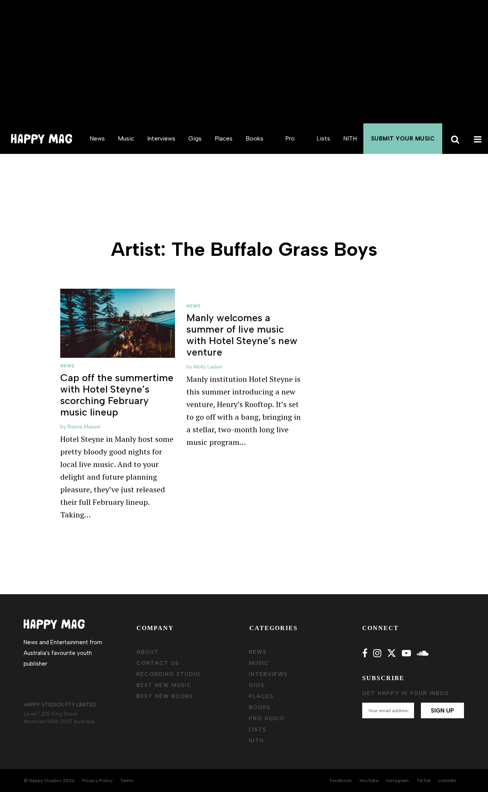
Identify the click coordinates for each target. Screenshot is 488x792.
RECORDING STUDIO (168, 674)
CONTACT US (157, 663)
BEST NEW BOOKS (164, 696)
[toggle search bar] (453, 138)
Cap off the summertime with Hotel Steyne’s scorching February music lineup (116, 395)
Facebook (341, 780)
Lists (323, 138)
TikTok (423, 780)
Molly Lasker (208, 367)
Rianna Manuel (83, 427)
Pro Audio (290, 154)
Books (254, 138)
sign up (442, 710)
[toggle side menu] (476, 138)
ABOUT (147, 652)
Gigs (195, 138)
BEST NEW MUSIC (164, 685)
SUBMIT (403, 138)
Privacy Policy (97, 780)
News (97, 138)
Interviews (161, 138)
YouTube (369, 780)
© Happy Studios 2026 (49, 780)
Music (126, 138)
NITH (350, 138)
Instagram (397, 780)
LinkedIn (447, 780)
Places (224, 138)
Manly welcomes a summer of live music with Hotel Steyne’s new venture (241, 335)
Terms (126, 780)
